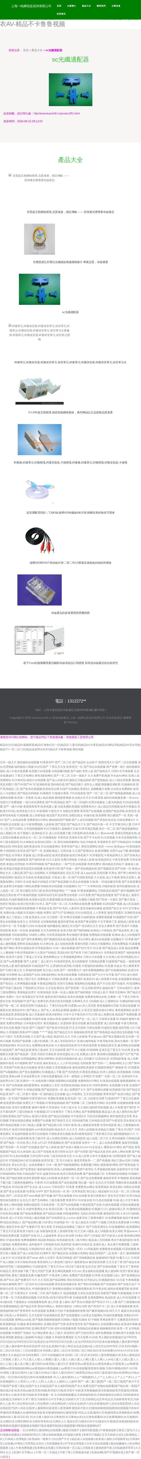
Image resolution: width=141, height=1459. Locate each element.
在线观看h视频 (61, 771)
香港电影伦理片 (26, 992)
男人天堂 (31, 1142)
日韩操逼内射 (81, 1452)
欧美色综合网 (51, 788)
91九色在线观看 (102, 1200)
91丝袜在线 (85, 1200)
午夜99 (38, 1182)
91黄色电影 (44, 992)
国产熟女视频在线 (114, 1036)
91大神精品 (27, 842)
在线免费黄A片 (126, 819)
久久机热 (99, 877)
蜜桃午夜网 (38, 1107)
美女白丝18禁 (65, 1235)
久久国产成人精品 (42, 1036)
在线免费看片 (37, 1164)
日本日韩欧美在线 (25, 1262)
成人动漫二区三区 (97, 1138)
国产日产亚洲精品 (64, 912)
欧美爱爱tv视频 (12, 1102)
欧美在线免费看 (67, 974)
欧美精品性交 (103, 859)
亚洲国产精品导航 (114, 811)
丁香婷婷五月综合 (34, 988)
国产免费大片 (54, 1293)
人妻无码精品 (114, 802)
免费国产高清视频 (80, 1275)
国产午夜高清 (114, 1120)
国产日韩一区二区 (57, 903)
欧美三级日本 (37, 1138)
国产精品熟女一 (54, 864)
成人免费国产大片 (75, 1089)
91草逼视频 (39, 1310)
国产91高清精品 (55, 802)
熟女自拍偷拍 (29, 1067)
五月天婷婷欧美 (50, 930)
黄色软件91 (19, 1010)
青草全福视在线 (24, 948)
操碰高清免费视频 (24, 908)
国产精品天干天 (76, 824)
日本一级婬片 (79, 775)
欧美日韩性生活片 (63, 1151)
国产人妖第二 (32, 961)
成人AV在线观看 (127, 1297)
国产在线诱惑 (54, 1217)
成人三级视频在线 (128, 1125)
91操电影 (59, 1222)
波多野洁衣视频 (13, 886)
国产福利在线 (37, 859)
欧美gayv (120, 846)
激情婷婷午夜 (104, 1447)
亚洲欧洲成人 (51, 850)
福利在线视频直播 (115, 797)
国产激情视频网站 (127, 828)
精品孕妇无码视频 (122, 1032)
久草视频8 (12, 1032)
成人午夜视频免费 (122, 1306)
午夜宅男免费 (120, 859)
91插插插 (35, 1160)
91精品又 (5, 1271)
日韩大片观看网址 (100, 943)
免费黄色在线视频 (110, 1248)
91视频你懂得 (8, 979)
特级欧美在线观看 (52, 886)
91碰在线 (89, 815)
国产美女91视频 (81, 1302)
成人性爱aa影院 (42, 855)
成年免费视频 (103, 1332)
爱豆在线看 (79, 1023)
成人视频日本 (8, 833)
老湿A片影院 (39, 1116)
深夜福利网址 (49, 974)
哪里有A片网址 (113, 1147)
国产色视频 (103, 1160)
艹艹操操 (70, 890)
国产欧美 (75, 952)
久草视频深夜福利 (105, 1169)
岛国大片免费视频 (11, 802)
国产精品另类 (28, 1306)
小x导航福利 (91, 1248)
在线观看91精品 (110, 1324)
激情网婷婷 (133, 1253)
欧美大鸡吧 (116, 1231)
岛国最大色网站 (78, 1253)
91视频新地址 (107, 1279)
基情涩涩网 (27, 1005)
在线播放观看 (125, 1102)
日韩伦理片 (58, 1186)
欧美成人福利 (104, 1439)
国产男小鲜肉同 (127, 872)
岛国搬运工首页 (50, 1085)
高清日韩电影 (64, 1257)
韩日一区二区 (107, 828)
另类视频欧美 (55, 1142)
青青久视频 (45, 1067)
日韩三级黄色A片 (92, 952)
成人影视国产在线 (29, 974)
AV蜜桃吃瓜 (133, 1209)
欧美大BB (67, 930)
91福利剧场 (88, 917)
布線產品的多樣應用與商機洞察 (70, 612)
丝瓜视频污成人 (110, 1275)
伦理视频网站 (29, 1058)
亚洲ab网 (97, 1452)
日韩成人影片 (100, 992)
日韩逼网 (77, 833)
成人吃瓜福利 (131, 903)
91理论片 (5, 1129)
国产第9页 (130, 1107)
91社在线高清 (83, 912)
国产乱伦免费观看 (91, 1178)
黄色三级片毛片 (27, 979)
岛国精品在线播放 (88, 1328)
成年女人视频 (92, 784)
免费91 (47, 912)
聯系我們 (101, 6)
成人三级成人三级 (17, 917)
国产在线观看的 (70, 1315)
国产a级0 (76, 771)
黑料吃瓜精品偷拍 (28, 943)
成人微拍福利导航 (20, 1328)
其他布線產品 (60, 717)
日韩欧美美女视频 (60, 1133)
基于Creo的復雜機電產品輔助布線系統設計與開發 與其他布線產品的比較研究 (70, 663)
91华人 (40, 903)
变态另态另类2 (117, 1195)
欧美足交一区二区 (31, 837)
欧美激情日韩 (117, 1089)
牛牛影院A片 (78, 1116)
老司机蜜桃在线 (126, 886)
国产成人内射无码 (57, 780)
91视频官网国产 (105, 1067)
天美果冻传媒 (22, 1036)
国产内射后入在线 (112, 1235)
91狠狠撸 (23, 815)
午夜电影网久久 (113, 855)
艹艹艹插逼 (46, 1032)
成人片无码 (16, 1217)
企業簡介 (71, 6)
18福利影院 (109, 886)
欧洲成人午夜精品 (101, 930)
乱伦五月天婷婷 (105, 1182)
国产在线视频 (14, 1085)
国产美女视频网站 (30, 1072)
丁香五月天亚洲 (9, 1231)
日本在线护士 (125, 988)
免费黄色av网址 (85, 1186)
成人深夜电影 (37, 815)
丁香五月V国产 (124, 1129)
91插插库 (45, 793)
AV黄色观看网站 (87, 890)
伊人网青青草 (131, 965)
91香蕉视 (97, 797)
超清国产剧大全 (112, 908)
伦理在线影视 (108, 1125)
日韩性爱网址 (100, 1085)
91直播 (109, 965)
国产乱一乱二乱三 (87, 1018)
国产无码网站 (40, 1200)
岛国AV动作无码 (47, 895)
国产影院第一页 (75, 988)
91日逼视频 (51, 1182)
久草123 (125, 1213)
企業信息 (116, 6)
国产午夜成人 (122, 895)
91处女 (118, 965)
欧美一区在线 (20, 930)
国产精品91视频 (52, 1213)
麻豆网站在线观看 (129, 1045)
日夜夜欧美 (84, 974)
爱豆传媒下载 (20, 1271)
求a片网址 (84, 939)
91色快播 (40, 926)
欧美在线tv (116, 1186)
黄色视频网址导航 (108, 1005)
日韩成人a (9, 1315)
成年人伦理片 (47, 1257)
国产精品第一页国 (25, 1054)
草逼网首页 (104, 842)
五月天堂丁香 (114, 1262)
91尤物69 (122, 1018)
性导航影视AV (43, 948)
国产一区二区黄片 (20, 1094)
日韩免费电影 (120, 943)
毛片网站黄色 (40, 1332)
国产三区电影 (92, 1235)
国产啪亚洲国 (14, 1178)
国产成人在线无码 (28, 1253)
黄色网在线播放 (62, 1288)
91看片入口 (123, 1257)
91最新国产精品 (116, 961)
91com (84, 1147)
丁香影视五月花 (103, 1133)
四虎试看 (102, 872)
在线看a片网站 (14, 1443)
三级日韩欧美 (25, 1111)
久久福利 (83, 1107)
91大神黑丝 (30, 1430)
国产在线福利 (108, 1284)
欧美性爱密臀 (31, 1178)
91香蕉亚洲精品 (89, 1072)
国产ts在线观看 (70, 1204)
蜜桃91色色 (7, 1063)
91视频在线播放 (10, 1434)
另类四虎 (62, 837)
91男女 (113, 872)
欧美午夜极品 (128, 806)
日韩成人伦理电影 (16, 1439)
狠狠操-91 (121, 1067)
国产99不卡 (19, 1089)
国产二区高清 (14, 1195)
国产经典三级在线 (11, 988)
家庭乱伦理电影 (15, 864)
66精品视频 (33, 1089)
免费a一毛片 (13, 996)
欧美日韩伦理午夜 (61, 1297)
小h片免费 (84, 895)
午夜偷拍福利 (108, 1430)
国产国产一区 (34, 850)
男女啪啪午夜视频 (77, 934)
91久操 (97, 948)
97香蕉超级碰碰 (55, 1102)
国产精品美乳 (121, 930)
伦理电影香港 (118, 1058)
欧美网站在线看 (44, 1447)
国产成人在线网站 (34, 872)
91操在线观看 (110, 1204)
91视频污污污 (99, 1209)
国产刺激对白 (92, 1324)
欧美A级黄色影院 (82, 1133)
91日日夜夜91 (52, 828)
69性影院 (17, 846)
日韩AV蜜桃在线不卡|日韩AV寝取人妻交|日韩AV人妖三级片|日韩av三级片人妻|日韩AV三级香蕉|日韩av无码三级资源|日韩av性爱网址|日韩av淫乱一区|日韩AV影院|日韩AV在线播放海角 (69, 1373)
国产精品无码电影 (28, 793)
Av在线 (93, 1337)
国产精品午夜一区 (98, 824)
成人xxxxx (45, 1186)
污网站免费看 (31, 886)
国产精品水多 (131, 1262)
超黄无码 (81, 1217)
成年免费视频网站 (94, 970)
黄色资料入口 (45, 1262)
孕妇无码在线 (75, 1279)
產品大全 (86, 6)
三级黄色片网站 (95, 1102)
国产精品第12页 (52, 1125)
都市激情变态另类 (121, 1116)
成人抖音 (53, 1302)
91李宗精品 (133, 1195)
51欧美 (94, 881)
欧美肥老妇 (102, 1186)
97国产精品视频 (59, 881)
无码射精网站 (20, 934)
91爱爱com (75, 1005)
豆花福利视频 (20, 1133)
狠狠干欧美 (22, 1027)
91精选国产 (7, 1049)
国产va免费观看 (13, 961)
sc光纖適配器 (70, 312)
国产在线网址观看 (98, 1089)
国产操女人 (33, 1010)
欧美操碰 (62, 1239)
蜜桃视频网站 (128, 1080)
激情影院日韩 (111, 1213)
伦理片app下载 (119, 850)
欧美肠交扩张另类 (33, 996)
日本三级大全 (69, 1107)
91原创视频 (129, 1248)
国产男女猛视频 (62, 1195)
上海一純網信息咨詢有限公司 (87, 717)
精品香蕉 (71, 939)
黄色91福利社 (64, 1306)
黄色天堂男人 (128, 877)
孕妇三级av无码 (121, 1160)
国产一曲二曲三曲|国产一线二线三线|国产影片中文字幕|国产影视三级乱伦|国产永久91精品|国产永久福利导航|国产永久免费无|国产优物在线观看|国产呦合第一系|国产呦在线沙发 (70, 1386)
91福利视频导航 (19, 899)
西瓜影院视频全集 (66, 1284)
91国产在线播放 (30, 1147)
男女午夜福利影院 (122, 1239)
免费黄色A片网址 (37, 819)
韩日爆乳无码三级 (31, 890)
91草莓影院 (96, 855)
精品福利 (103, 1191)
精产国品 (128, 1147)
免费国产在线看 (41, 1120)
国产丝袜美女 (132, 855)
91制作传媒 (39, 1018)
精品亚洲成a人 (12, 1222)
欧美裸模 (101, 815)
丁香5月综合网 (58, 1005)
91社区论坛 (24, 1045)
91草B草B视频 (35, 864)
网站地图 (78, 749)
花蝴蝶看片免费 (100, 788)
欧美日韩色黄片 (79, 855)
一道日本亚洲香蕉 (34, 802)
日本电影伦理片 (33, 1023)
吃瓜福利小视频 (33, 912)
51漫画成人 (41, 1005)
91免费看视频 (113, 1217)
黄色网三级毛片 (64, 1262)
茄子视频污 (24, 833)
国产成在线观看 (68, 1182)
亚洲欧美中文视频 (123, 1332)
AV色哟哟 (92, 1049)
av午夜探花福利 (44, 1129)
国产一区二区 (61, 775)
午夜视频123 (42, 1111)
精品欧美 (110, 1297)
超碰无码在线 (51, 1173)
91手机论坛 (91, 1279)
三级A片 (80, 1226)
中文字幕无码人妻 (120, 824)
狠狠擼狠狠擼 (52, 1319)
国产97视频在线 (114, 1452)
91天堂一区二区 (119, 1191)
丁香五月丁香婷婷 (128, 1266)
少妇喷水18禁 (96, 1098)
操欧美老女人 (51, 1063)
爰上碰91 (65, 1302)
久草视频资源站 (55, 872)
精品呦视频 (70, 1293)
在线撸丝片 (117, 939)
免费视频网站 (29, 1239)
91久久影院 (53, 859)
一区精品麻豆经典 (110, 881)
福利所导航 (7, 1266)
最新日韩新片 (71, 1430)
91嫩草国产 (41, 1275)
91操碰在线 (128, 784)
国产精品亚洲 (23, 1049)
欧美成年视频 (129, 1324)
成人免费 (132, 1058)
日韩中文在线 (23, 881)
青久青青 (46, 1226)
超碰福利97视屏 (106, 1257)
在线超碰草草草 (124, 1447)
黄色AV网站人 (46, 1306)
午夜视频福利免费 (75, 1310)
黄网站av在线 (23, 1319)
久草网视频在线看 (25, 983)
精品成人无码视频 (99, 1239)
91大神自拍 (19, 780)
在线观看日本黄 (119, 1085)
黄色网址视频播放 (108, 1054)
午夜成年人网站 (58, 1275)
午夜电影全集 (44, 908)
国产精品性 (79, 762)
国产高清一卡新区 (107, 899)
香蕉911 (85, 788)
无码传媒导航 (80, 1120)
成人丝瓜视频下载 (60, 833)
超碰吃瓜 (75, 1010)
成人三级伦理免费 (120, 780)
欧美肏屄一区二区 (69, 1178)
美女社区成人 (20, 1164)
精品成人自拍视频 (83, 1439)
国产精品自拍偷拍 (59, 1116)
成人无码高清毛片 (65, 1041)
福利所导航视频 (99, 1107)
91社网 (126, 1049)
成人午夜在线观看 (17, 771)
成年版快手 (36, 1244)
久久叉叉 (72, 1129)
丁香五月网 (129, 996)
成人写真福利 (37, 1014)
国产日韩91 (16, 828)
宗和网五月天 (80, 1001)
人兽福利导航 (65, 1231)
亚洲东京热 (76, 837)
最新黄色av (81, 1262)
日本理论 (47, 1222)
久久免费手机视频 (99, 775)
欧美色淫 (131, 811)
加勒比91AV (131, 1315)
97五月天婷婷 (77, 1027)
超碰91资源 (69, 1018)
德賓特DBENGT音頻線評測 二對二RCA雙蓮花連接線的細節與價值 (70, 562)
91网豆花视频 (72, 917)
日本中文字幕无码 (74, 1014)
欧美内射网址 (54, 1014)
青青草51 (71, 1200)
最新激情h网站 (109, 1164)
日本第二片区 (37, 1293)
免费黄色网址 (20, 1244)
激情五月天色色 (24, 877)
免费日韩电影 (69, 859)
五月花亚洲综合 (55, 988)
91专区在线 (7, 1027)
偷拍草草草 (110, 1178)
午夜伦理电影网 (24, 952)
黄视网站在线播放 (85, 983)
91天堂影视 (19, 1257)
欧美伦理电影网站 (54, 890)
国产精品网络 (58, 1279)
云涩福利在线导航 (61, 965)
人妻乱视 (17, 872)
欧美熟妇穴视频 (105, 1129)
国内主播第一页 (124, 1041)
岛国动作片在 (130, 1076)
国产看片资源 (127, 899)
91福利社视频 (109, 1027)
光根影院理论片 (32, 1434)
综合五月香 (73, 872)
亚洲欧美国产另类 (55, 1324)
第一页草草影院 (76, 1191)
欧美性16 (89, 979)
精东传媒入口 (91, 833)
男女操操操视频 (53, 1434)
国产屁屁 (60, 824)
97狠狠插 (123, 1178)
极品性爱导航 (66, 921)
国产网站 (8, 948)
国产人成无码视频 (83, 819)
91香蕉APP (47, 762)
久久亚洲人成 (111, 956)
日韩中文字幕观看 (122, 771)
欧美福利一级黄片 (40, 1439)
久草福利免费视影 (63, 1337)
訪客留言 (61, 14)
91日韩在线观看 (44, 1284)
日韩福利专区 (37, 1248)
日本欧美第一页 (50, 1204)
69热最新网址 (71, 1213)
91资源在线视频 (109, 1080)
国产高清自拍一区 (55, 1191)
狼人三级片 (56, 1332)
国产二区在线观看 (126, 762)
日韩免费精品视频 (25, 1297)
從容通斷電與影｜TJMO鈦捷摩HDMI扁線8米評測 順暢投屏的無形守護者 (70, 512)
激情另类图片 (115, 912)
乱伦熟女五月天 (81, 797)
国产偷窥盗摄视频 (120, 793)
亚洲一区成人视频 (63, 992)
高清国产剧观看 (21, 1041)
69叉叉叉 (114, 1310)
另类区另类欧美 (46, 1054)
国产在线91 (118, 983)
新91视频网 (128, 890)
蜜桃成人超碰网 (24, 1337)
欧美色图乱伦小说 (68, 1054)
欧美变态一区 (74, 766)
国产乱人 (46, 1010)
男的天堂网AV (117, 992)
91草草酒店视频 (88, 828)
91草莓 (96, 1275)
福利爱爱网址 (31, 1085)
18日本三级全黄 (75, 1266)
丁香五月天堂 (57, 766)
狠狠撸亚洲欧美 (111, 784)
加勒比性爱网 (71, 811)
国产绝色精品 (102, 1032)
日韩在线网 (93, 1027)
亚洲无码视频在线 (66, 1058)
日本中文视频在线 (101, 1156)
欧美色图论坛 (69, 899)
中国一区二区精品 (47, 1452)
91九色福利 (24, 1151)
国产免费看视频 (91, 1111)
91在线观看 (7, 1319)
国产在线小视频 (69, 1147)
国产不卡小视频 (76, 1049)
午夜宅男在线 (129, 1023)
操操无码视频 (130, 1142)
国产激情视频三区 (94, 1173)
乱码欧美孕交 (93, 988)
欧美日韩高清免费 (71, 1173)
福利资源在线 (32, 846)
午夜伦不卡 (55, 811)
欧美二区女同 (54, 1248)
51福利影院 (40, 1266)
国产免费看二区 (75, 1102)
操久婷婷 (132, 974)
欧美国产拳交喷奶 (86, 921)
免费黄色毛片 (88, 806)
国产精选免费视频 (31, 1213)
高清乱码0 (63, 952)
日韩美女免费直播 (118, 1222)
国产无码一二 (100, 1063)
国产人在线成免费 (15, 819)
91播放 (21, 1324)
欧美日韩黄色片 (97, 1195)
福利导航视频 (90, 1430)
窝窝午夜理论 (85, 1169)
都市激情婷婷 (23, 965)
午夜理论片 (21, 1293)
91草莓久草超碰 (21, 855)
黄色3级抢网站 (44, 775)
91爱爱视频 (53, 899)
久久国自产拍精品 (45, 952)
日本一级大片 (8, 762)
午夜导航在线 (105, 1041)
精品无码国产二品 (100, 1253)
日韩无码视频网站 (98, 1116)
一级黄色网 (133, 961)
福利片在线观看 (36, 780)
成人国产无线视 (41, 1151)
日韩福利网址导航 (11, 1173)
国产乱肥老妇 (28, 1169)
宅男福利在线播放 (117, 1173)
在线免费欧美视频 (69, 806)
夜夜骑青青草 (31, 806)
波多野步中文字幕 (128, 1169)
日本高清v (43, 1297)
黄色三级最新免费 (23, 1275)
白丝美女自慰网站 (92, 1315)
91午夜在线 (100, 1288)
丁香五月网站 (73, 1111)
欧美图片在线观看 (40, 771)
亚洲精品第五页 (107, 1045)
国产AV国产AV (23, 784)
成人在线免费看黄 (110, 1142)
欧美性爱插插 (60, 855)
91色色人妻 (7, 965)
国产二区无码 (26, 1284)
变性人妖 (87, 771)
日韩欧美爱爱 (60, 979)
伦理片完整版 (65, 983)
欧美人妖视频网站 (65, 1169)
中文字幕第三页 (107, 921)
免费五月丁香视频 (34, 1102)
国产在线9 (6, 908)
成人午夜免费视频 (32, 824)
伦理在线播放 (96, 802)
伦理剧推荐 (119, 1156)
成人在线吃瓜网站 (57, 1138)
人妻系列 (73, 908)
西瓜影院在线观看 (32, 868)
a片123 (42, 1142)
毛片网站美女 (22, 1288)
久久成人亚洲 (81, 1156)
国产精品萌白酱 (31, 1222)
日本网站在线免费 (79, 903)
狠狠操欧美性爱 (83, 1032)
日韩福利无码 (51, 1244)
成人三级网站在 (109, 1001)
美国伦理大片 (106, 762)
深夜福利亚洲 (48, 1231)
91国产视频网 (20, 1098)
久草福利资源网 (32, 970)
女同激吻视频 (49, 921)
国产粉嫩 (46, 1195)
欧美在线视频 (76, 996)
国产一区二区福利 (77, 802)
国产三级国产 (37, 1027)
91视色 (77, 965)
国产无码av (24, 1116)
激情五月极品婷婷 (80, 780)
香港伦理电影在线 (126, 833)
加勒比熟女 (76, 815)
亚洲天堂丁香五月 (110, 1049)
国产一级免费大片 (71, 970)
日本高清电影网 (56, 934)
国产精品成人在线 (113, 948)
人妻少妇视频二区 (43, 1041)
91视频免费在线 (82, 1288)
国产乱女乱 (31, 1186)
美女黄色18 (130, 1120)
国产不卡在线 (92, 837)
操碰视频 (34, 930)
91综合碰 (17, 1186)
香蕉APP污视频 (29, 1032)
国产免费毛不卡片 (26, 1279)
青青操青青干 (108, 1319)
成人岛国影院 (77, 1138)
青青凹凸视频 (91, 1434)
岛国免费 (85, 1063)
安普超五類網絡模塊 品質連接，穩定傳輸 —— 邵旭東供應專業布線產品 (70, 211)
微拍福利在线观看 (28, 762)
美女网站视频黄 (61, 1271)
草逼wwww (131, 1231)
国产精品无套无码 (100, 1151)
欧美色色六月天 (26, 811)
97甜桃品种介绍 (19, 1160)
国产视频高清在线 (55, 939)
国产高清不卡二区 (99, 1306)
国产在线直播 (73, 1142)
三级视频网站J (23, 1266)
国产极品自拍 (60, 1253)
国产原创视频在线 (86, 868)
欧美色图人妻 (49, 806)
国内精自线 (58, 784)
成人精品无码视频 (109, 806)
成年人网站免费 (121, 1151)
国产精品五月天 (63, 1032)
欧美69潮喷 (102, 850)
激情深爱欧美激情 (83, 1067)
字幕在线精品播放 (20, 1120)
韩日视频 (5, 1041)
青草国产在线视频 (91, 811)
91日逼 (120, 1279)
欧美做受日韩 (51, 868)
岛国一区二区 (112, 1076)
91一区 (70, 1222)
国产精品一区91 (73, 1248)
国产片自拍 (104, 983)
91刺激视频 (125, 1293)
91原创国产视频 (112, 903)
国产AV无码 (60, 908)
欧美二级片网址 (78, 1239)
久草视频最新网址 (72, 956)
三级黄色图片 (96, 1217)
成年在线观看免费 (65, 1328)
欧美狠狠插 (124, 1072)
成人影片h (47, 961)
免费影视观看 (104, 917)
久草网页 (86, 1076)
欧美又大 (22, 921)
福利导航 (124, 1027)
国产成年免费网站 (32, 939)
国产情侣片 (98, 1302)
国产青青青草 (22, 1310)
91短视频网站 (117, 1226)
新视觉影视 (21, 1014)
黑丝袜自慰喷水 (9, 1200)
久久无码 (43, 1279)
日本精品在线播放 (64, 1226)
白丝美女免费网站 (122, 788)
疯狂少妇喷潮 (49, 1178)
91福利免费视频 (113, 1315)
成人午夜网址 (74, 1094)
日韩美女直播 (107, 1018)
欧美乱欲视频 (61, 1010)
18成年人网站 (37, 934)
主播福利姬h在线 (130, 1001)
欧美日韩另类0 (27, 903)
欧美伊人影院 (14, 956)
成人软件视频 (112, 1023)
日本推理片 (57, 1111)
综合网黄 (111, 1102)
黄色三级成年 (40, 1049)
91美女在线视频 (79, 881)
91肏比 (79, 1235)
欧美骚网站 (133, 1226)
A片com (77, 1271)
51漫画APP (112, 1098)
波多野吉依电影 (68, 895)
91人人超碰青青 (47, 1235)
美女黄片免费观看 (118, 1244)
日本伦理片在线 (39, 1156)
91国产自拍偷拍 (69, 788)
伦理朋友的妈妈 (70, 1085)
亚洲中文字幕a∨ (23, 1452)
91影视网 (42, 811)
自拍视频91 (70, 886)
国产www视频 (32, 1195)
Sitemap (72, 722)
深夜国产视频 (108, 1293)
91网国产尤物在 (21, 1332)
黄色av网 (14, 1076)
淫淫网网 (11, 974)
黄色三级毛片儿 (129, 1430)
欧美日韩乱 (124, 1094)
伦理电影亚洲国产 (115, 952)
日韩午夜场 (70, 1125)
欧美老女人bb (37, 917)
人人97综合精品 (70, 1063)
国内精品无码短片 (113, 864)
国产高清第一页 (9, 1147)
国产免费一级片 (116, 766)
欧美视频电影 (8, 1324)
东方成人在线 (51, 970)
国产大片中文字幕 (103, 974)
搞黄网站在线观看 (66, 1080)
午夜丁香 (65, 1452)
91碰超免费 (80, 1297)
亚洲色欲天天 (40, 833)
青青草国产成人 (70, 846)
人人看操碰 (7, 952)
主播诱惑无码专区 (128, 1319)
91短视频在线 (51, 1315)
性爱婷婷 (66, 1023)
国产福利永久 (102, 771)
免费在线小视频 (13, 912)
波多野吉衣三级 (9, 1080)
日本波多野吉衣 (30, 1076)
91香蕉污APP (34, 1191)
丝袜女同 (85, 1085)
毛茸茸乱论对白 (35, 1443)
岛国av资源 (54, 1018)
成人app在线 (88, 872)
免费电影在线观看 (100, 934)
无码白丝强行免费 (91, 1213)
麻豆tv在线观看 (100, 939)
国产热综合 (7, 983)
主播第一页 (114, 996)
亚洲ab (116, 934)
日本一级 (51, 1164)
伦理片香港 (126, 1271)
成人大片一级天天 (14, 1209)
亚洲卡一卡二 (90, 1142)
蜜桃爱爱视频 (63, 797)
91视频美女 (121, 1439)
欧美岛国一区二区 (76, 1098)
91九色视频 (108, 837)
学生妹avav (95, 1036)
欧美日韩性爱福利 (23, 1129)
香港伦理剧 (81, 943)
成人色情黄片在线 (107, 979)
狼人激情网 (112, 1271)
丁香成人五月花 (33, 956)
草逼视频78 (19, 1001)
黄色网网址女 (51, 956)
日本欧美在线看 (9, 1213)
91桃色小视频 (69, 1319)
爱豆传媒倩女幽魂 (91, 908)
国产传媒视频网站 (69, 1164)
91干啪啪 (93, 1319)
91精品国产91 (40, 965)
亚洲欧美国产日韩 (43, 1328)
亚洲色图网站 (96, 1297)
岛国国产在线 (28, 1235)
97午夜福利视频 (27, 895)
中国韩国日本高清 (14, 850)
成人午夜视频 (11, 1058)
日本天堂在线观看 (97, 1443)
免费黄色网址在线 (96, 996)
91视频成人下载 (52, 1072)
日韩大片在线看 (92, 956)
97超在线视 (13, 1239)
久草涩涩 (87, 1010)
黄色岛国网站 (89, 846)
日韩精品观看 (97, 961)
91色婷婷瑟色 (62, 961)
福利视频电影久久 (124, 1133)
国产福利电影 (83, 992)
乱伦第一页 (132, 1036)
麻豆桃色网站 (34, 1324)
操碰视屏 (22, 859)
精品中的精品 (40, 881)
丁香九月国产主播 (40, 1271)
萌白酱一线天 (86, 1182)
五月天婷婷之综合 (113, 1434)
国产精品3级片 (74, 784)
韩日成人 (91, 1191)
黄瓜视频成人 (51, 1023)
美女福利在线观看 (93, 1271)
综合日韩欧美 (88, 842)
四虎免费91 (94, 864)
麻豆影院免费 (97, 1262)
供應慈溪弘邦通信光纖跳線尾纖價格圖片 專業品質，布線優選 (70, 262)
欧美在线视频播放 (80, 1209)
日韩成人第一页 (61, 877)
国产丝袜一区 (123, 868)
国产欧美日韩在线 (57, 1027)
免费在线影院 (31, 1204)
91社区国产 (41, 766)
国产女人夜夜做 (49, 1147)
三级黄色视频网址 (23, 1182)
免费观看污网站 (90, 1164)
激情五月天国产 (71, 926)
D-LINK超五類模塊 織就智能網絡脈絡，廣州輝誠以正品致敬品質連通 (71, 412)
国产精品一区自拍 (14, 1142)
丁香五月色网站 (24, 775)
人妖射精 (48, 824)
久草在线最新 (117, 1138)
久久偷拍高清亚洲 (66, 1045)
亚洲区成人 (100, 1244)
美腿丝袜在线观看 (127, 1182)
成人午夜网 (113, 877)
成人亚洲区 (76, 979)
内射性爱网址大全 (37, 1209)
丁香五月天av (56, 1266)
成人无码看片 (86, 1058)
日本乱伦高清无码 (89, 1293)
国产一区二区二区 (98, 793)
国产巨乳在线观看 (76, 864)
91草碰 (129, 939)
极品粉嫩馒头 (119, 1443)
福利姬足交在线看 (54, 1094)
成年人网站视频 (13, 1204)
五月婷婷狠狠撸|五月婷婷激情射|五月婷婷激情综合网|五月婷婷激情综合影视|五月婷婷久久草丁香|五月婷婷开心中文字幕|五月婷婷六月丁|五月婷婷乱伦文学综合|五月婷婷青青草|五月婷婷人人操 (69, 1399)
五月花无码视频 (92, 1094)
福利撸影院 (54, 926)
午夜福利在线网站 (93, 965)
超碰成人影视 (126, 921)
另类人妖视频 (86, 1129)
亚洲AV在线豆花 (82, 1244)
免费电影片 (44, 979)
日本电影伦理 (97, 1120)
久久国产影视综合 (83, 850)
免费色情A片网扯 (88, 1080)
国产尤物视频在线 (84, 1257)
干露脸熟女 (20, 1302)
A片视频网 (21, 1063)
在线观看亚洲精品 (129, 979)
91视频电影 (50, 837)
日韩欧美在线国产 (109, 890)
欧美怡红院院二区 (46, 842)
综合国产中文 (61, 1439)
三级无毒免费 (57, 1200)
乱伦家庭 (14, 824)
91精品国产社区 (32, 1173)
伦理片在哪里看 (21, 1107)
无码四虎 (34, 921)
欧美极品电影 (42, 877)
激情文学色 (13, 1226)
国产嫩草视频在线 (97, 1310)
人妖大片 (5, 1257)
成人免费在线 (106, 1014)
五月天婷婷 (35, 1315)
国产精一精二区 (9, 1005)
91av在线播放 (22, 1018)
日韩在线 (66, 850)
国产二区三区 (63, 762)
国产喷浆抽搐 (127, 1164)
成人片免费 (116, 1107)
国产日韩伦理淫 (85, 1332)
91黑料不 (45, 1253)
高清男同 (69, 1332)
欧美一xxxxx (105, 846)
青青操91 (22, 1315)
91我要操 (133, 1067)
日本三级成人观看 (31, 1125)
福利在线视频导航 (118, 1288)
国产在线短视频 (106, 1266)
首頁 (59, 6)
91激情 (83, 1319)
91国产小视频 (98, 1222)
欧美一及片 (119, 1253)
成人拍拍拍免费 (64, 943)
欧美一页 (122, 1328)
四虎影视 (5, 930)
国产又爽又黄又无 (11, 970)
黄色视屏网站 (123, 1010)
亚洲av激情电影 (86, 1041)
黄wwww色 (107, 833)
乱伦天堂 (90, 1266)
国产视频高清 (106, 868)
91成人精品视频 (44, 797)
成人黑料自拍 (124, 1111)
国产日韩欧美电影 (83, 877)
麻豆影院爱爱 (95, 1023)
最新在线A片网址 (103, 1010)
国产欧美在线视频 (31, 788)
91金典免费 (21, 1138)
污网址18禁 (80, 1306)
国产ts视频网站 (9, 1072)
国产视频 (37, 1319)
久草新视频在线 (62, 1067)
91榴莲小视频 (86, 899)
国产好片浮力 (84, 948)
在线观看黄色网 (37, 1302)
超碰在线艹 (109, 988)
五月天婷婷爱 (57, 1049)
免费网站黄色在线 (43, 1045)
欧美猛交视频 (11, 868)
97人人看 (111, 1302)
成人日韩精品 (20, 1248)
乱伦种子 (91, 762)
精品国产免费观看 (126, 1014)
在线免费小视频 (45, 1080)
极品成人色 (109, 1111)
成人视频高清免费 (88, 1125)
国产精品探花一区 (52, 1089)
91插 (116, 1200)
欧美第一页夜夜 (24, 797)
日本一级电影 (71, 1076)
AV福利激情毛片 (42, 1288)
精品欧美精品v (47, 1239)
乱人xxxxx (69, 1217)
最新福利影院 (45, 1169)
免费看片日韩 (54, 1310)
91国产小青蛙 (11, 939)
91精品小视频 (42, 1337)
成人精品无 (82, 1222)
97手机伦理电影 (75, 1443)
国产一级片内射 (13, 806)
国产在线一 (67, 868)
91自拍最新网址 (51, 846)
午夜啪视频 (132, 1279)
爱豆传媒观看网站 (68, 842)
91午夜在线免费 (87, 1045)
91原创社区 (102, 1058)
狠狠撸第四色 (108, 1328)
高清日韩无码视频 (60, 1001)
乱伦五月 (25, 1200)
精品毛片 (60, 1129)
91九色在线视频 (19, 1156)
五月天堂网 (81, 1337)
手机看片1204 (25, 926)
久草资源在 (53, 1107)
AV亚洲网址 (133, 983)
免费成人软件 (88, 1054)
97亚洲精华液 (41, 784)
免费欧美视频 (56, 1098)
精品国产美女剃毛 (57, 815)
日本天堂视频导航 (127, 837)
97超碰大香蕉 (60, 793)
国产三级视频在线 (129, 1302)
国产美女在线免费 (14, 1191)
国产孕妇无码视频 (89, 1284)
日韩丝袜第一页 (66, 1447)
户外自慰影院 (77, 793)
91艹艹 (82, 886)
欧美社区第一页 (58, 1209)
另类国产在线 (11, 1067)
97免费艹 (98, 1076)
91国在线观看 (128, 1005)
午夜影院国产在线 (91, 1204)
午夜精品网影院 (46, 983)
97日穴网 (91, 1014)
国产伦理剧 (81, 1151)
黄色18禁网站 (46, 1058)
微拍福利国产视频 (60, 819)
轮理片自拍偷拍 (38, 1133)
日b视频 (94, 1001)
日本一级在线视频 (64, 948)
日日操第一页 (54, 917)
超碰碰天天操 (70, 828)
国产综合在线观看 (95, 766)
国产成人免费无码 (37, 1001)
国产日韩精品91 (121, 842)
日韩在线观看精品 (52, 1076)
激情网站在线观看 (50, 1430)
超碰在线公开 (117, 1209)
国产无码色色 (70, 1072)
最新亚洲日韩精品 (56, 996)
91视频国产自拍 (123, 917)
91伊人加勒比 (108, 1072)
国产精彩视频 (8, 859)
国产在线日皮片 (127, 1284)
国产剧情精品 (100, 780)
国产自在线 (35, 1063)
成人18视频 (102, 1231)
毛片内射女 (66, 1160)
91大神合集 (47, 943)
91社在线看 (80, 1195)
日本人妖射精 (79, 1036)
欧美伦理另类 (74, 1324)
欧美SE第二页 (50, 1160)
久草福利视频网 (33, 828)
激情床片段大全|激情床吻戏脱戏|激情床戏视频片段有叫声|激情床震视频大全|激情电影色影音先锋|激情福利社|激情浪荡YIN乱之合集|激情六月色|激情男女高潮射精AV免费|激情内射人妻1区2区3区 (70, 1412)
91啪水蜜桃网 (8, 1284)
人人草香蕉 (100, 912)
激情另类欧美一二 (85, 1160)
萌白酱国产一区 (117, 815)
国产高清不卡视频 (127, 926)
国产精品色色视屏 (102, 895)
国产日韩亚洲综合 (97, 1226)
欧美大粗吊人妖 (29, 1231)
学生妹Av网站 (119, 775)
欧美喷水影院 (37, 899)
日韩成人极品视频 (34, 1217)
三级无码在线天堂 (61, 1156)
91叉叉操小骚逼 (84, 1231)
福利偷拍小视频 (24, 766)
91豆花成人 (96, 1147)
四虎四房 (66, 1244)
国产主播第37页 (30, 1226)
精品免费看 (132, 948)
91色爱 (70, 1186)
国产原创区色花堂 (105, 819)
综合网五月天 (90, 926)
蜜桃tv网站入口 (118, 1063)
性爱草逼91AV (38, 1098)
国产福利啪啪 (81, 930)
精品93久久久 (61, 1036)
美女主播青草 (107, 926)
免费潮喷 (96, 903)
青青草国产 (110, 1094)
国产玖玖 (8, 1279)
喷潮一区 (37, 1094)
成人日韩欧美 (85, 1447)
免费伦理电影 (14, 1023)
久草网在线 (94, 886)
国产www (32, 1257)
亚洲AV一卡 (27, 1080)
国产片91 (120, 974)
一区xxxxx (133, 797)
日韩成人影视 (86, 859)
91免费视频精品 (10, 1306)
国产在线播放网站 (116, 970)
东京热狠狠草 (80, 961)
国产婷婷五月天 (61, 1120)
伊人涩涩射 (89, 1005)
